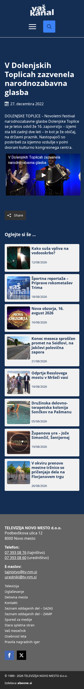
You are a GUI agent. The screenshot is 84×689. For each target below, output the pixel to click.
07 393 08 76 (15, 552)
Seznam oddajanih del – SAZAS (29, 609)
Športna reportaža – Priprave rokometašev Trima (52, 283)
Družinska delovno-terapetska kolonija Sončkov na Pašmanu (52, 407)
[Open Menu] (32, 26)
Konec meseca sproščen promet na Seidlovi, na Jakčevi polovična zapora (53, 345)
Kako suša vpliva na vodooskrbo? (50, 250)
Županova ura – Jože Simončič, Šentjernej (51, 435)
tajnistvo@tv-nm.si (21, 571)
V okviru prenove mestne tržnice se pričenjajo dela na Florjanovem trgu (48, 470)
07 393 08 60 (15, 557)
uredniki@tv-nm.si (21, 577)
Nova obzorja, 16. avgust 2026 (48, 310)
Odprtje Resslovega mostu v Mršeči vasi (50, 375)
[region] (42, 652)
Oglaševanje (14, 592)
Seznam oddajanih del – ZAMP (28, 614)
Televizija (12, 586)
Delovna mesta (16, 597)
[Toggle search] (49, 26)
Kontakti (11, 603)
